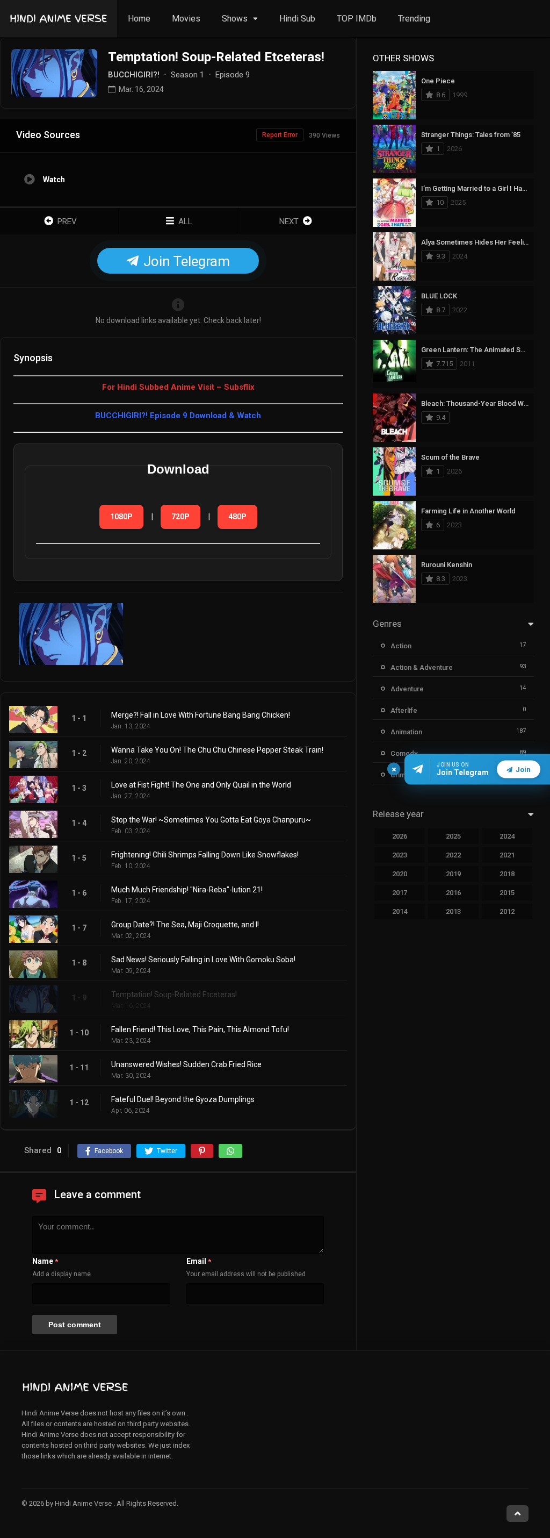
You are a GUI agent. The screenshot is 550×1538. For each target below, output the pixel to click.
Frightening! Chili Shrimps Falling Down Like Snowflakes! (205, 854)
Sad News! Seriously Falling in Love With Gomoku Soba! (203, 959)
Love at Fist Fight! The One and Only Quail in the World (201, 785)
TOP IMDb (357, 18)
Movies (186, 18)
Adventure (407, 689)
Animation (406, 732)
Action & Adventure (421, 667)
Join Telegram (185, 261)
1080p (121, 516)
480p (237, 516)
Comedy (403, 753)
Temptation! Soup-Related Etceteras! (174, 994)
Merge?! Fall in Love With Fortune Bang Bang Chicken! (200, 715)
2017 (399, 893)
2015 (507, 893)
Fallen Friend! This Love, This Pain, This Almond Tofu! (200, 1029)
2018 (507, 874)
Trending (414, 18)
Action (400, 646)
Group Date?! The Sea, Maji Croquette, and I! (185, 924)
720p (180, 516)
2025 (453, 836)
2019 (453, 874)
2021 (507, 855)
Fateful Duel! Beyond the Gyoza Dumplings (183, 1099)
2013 (453, 911)
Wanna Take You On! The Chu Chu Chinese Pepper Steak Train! (217, 750)
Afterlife (403, 710)
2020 (399, 874)
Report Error (280, 135)
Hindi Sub (297, 18)
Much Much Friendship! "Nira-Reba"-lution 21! (187, 889)
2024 (507, 836)
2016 (453, 893)
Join (523, 769)
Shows (235, 18)
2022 (453, 855)
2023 (399, 855)
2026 (399, 836)
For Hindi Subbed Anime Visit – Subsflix (178, 387)
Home (139, 18)
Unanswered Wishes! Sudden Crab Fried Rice (186, 1064)
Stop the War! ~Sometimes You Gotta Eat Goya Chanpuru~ (211, 820)
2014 (399, 911)
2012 (507, 911)
